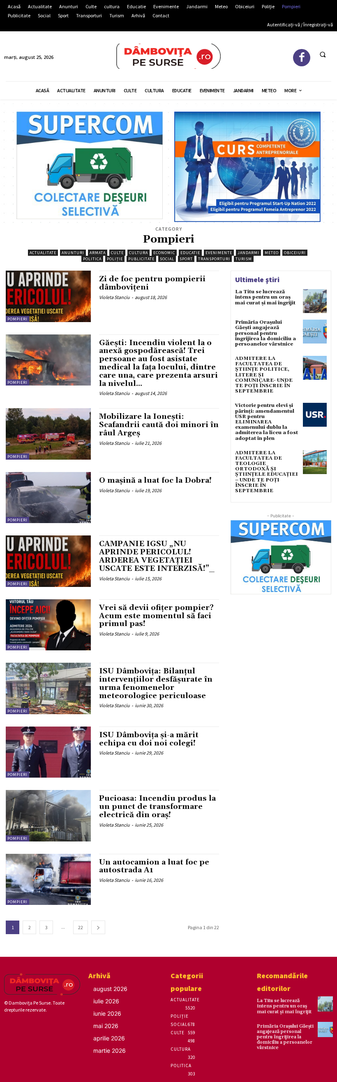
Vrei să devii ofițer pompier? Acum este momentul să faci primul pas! (156, 616)
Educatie (190, 252)
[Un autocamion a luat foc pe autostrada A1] (48, 879)
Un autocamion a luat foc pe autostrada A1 (154, 866)
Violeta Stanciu (114, 297)
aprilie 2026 (109, 1038)
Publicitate (141, 259)
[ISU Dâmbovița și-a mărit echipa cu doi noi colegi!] (48, 752)
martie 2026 (109, 1050)
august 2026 (110, 988)
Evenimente (218, 252)
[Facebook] (302, 58)
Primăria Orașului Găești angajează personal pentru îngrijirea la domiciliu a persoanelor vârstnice (265, 333)
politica (92, 259)
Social (167, 259)
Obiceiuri (295, 252)
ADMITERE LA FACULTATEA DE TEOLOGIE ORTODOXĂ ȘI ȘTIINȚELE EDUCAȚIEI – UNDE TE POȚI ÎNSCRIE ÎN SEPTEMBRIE (266, 472)
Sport (186, 259)
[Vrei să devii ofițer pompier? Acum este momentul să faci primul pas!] (48, 624)
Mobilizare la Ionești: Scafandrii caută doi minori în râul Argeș (159, 425)
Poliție (115, 259)
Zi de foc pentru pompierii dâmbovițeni (152, 283)
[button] (322, 54)
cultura (138, 252)
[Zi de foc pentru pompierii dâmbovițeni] (48, 296)
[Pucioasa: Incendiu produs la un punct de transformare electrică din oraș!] (48, 815)
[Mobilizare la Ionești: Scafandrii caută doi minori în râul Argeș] (48, 433)
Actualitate (43, 252)
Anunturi (73, 252)
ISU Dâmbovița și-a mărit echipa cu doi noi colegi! (149, 739)
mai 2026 (105, 1025)
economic (164, 252)
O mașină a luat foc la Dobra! (155, 480)
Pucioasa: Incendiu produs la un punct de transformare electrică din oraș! (157, 807)
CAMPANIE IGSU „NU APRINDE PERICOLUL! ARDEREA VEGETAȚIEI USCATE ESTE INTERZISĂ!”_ (157, 556)
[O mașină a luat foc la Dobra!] (48, 497)
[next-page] (98, 927)
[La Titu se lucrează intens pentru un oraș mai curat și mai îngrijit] (315, 301)
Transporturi (214, 259)
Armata (98, 252)
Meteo (272, 252)
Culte (117, 252)
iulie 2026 (106, 1001)
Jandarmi (248, 252)
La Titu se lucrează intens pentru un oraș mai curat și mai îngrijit (265, 297)
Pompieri (17, 319)
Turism (243, 259)
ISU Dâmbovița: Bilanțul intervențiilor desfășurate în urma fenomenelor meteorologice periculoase (155, 683)
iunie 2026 (107, 1013)
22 (80, 927)
